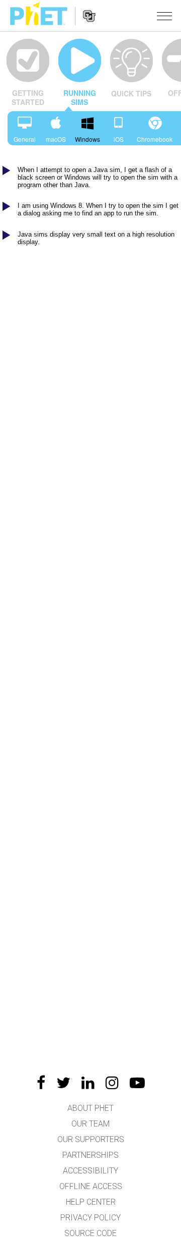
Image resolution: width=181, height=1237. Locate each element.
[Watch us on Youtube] (137, 1082)
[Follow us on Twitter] (63, 1082)
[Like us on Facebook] (41, 1082)
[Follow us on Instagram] (112, 1082)
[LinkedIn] (88, 1082)
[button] (164, 15)
